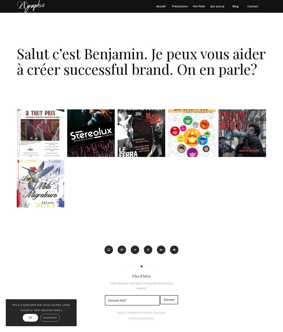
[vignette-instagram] (244, 134)
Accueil (121, 312)
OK (30, 317)
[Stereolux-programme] (92, 134)
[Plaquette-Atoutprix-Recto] (42, 134)
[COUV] (193, 134)
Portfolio (147, 312)
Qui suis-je (160, 312)
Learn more (50, 317)
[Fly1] (143, 134)
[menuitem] (160, 6)
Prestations (133, 312)
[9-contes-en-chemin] (42, 185)
